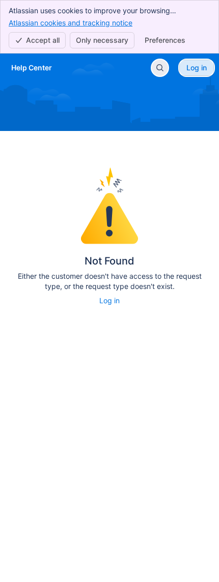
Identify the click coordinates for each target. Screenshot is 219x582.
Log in (109, 300)
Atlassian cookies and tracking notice (70, 22)
